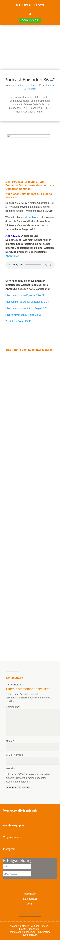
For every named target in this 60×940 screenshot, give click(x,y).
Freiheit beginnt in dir (17, 393)
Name (10, 741)
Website (10, 768)
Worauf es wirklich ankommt (20, 491)
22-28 (23, 314)
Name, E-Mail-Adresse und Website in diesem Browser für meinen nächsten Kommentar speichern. (28, 778)
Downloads (30, 20)
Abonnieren (12, 256)
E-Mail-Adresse (15, 755)
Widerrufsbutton (30, 913)
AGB (30, 903)
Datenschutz (30, 898)
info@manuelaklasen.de (22, 932)
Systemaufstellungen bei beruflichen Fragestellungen (26, 586)
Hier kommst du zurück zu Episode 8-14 (27, 301)
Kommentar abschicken (18, 787)
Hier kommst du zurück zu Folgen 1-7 (26, 308)
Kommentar (13, 707)
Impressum (30, 894)
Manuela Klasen (18, 85)
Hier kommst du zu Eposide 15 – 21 (24, 295)
